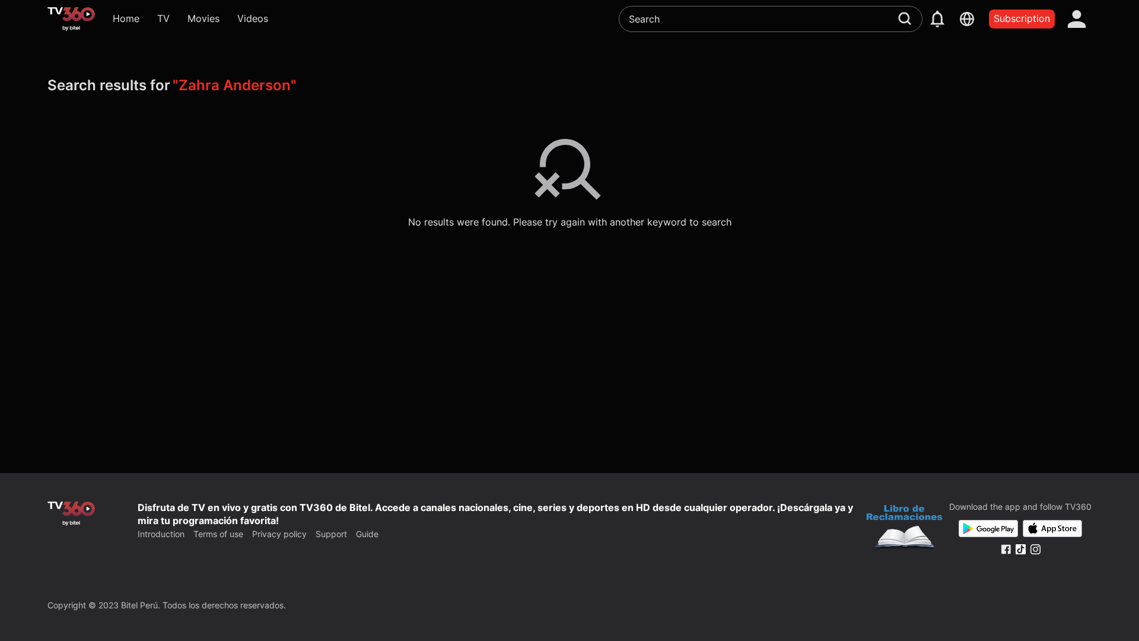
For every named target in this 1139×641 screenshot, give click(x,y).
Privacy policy (279, 534)
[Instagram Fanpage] (1035, 549)
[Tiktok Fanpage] (1021, 549)
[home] (71, 19)
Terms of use (218, 534)
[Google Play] (988, 528)
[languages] (967, 19)
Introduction (161, 534)
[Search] (905, 18)
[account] (1077, 19)
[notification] (937, 19)
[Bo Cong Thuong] (904, 528)
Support (331, 534)
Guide (367, 534)
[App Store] (1052, 528)
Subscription (1022, 18)
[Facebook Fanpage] (1006, 549)
